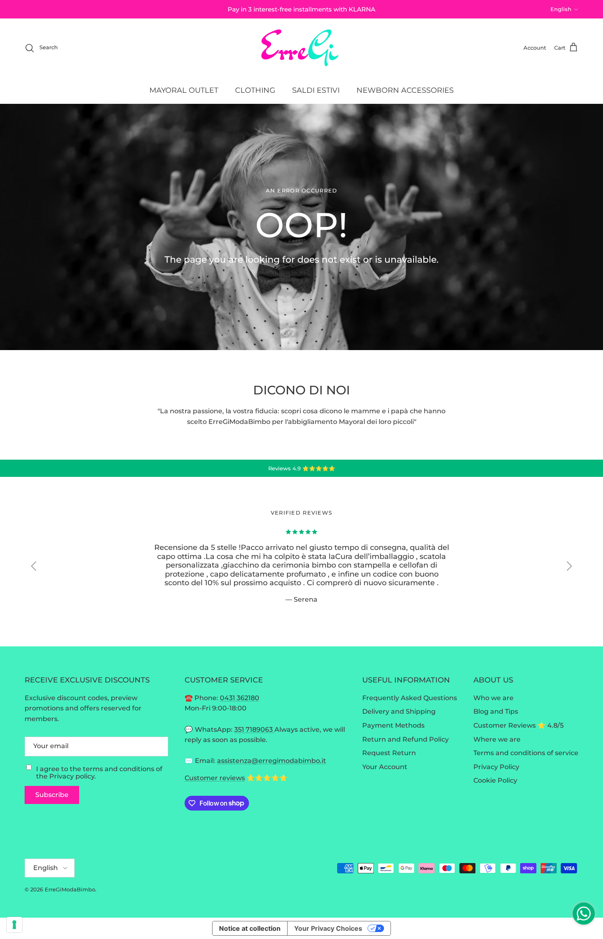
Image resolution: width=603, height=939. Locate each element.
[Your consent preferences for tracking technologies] (14, 924)
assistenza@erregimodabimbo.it (271, 761)
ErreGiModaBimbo (70, 889)
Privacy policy (71, 776)
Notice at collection (250, 928)
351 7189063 (254, 729)
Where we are (497, 739)
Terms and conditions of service (525, 753)
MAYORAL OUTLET (183, 90)
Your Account (384, 767)
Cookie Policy (495, 780)
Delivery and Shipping (399, 711)
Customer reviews (215, 778)
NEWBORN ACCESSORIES (405, 90)
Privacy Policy (496, 767)
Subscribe (52, 795)
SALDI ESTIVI (316, 90)
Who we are (493, 698)
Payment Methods (393, 725)
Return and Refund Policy (405, 739)
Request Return (389, 753)
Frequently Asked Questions (409, 698)
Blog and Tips (495, 711)
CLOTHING (255, 90)
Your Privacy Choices (328, 928)
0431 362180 (239, 698)
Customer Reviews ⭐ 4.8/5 (518, 725)
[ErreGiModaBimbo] (302, 48)
